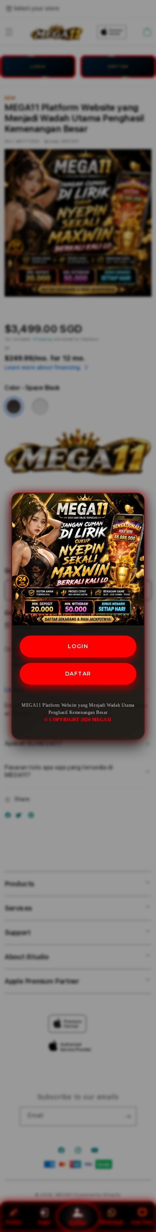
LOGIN (78, 646)
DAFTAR (78, 673)
